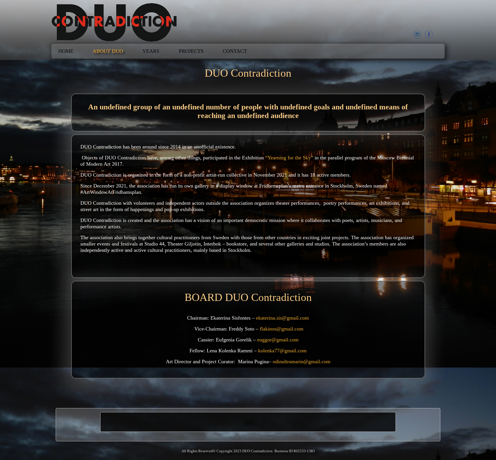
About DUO (108, 51)
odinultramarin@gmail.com (301, 361)
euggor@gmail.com (278, 340)
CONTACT (235, 51)
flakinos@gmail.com (281, 329)
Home (65, 51)
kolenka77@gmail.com (282, 350)
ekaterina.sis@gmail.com (282, 318)
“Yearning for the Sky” (289, 158)
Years (150, 51)
